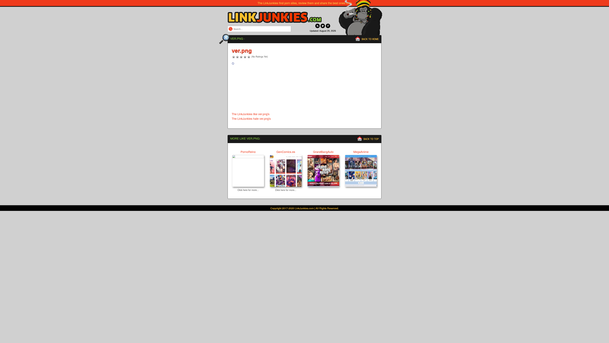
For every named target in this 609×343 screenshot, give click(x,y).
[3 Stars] (241, 57)
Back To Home (370, 39)
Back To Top (371, 139)
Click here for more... (248, 190)
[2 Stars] (237, 57)
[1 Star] (233, 57)
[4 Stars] (245, 57)
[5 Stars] (249, 57)
